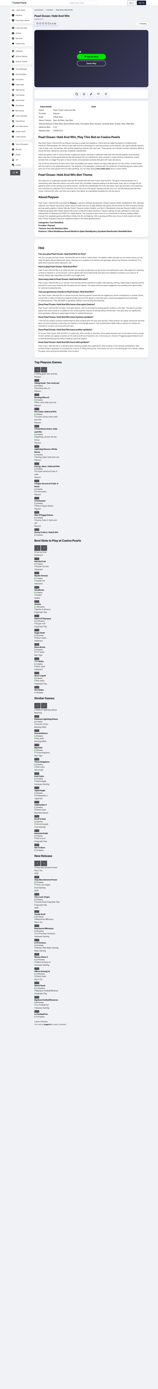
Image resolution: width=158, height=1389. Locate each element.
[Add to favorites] (98, 94)
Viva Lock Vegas (42, 897)
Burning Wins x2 (41, 397)
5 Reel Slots (53, 231)
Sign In (131, 3)
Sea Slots (63, 228)
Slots (61, 222)
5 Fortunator (40, 501)
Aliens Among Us (42, 971)
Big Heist (38, 747)
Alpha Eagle (39, 790)
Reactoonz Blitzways (44, 928)
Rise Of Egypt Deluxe (43, 515)
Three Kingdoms (42, 762)
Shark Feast (39, 985)
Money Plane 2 (41, 957)
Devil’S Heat (40, 819)
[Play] (36, 380)
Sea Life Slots (53, 228)
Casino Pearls (38, 10)
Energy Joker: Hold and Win (47, 466)
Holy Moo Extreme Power (45, 880)
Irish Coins (39, 776)
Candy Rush (39, 914)
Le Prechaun (40, 943)
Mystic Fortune (41, 575)
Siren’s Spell (40, 676)
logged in (48, 1024)
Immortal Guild (41, 833)
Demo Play (91, 63)
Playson (73, 203)
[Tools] (91, 94)
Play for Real (92, 57)
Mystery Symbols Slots (100, 231)
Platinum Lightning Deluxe (46, 719)
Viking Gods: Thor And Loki (46, 383)
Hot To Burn (39, 847)
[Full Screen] (77, 94)
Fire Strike (39, 690)
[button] (47, 379)
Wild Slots (127, 231)
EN (15, 172)
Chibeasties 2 (40, 805)
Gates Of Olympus (42, 618)
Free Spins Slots (82, 231)
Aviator (37, 604)
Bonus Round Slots (66, 231)
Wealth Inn (39, 590)
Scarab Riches (41, 733)
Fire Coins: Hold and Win (45, 411)
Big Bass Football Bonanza (46, 1000)
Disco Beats (39, 647)
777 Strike (39, 661)
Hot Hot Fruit (40, 561)
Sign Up (141, 3)
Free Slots (49, 10)
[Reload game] (106, 94)
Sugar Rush (39, 633)
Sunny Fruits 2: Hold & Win (46, 532)
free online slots (103, 169)
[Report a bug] (84, 94)
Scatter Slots (117, 231)
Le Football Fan (41, 1014)
